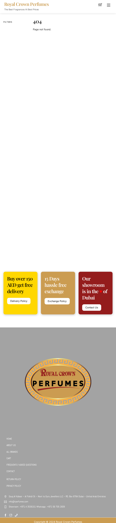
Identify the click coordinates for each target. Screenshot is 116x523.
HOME (9, 438)
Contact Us (91, 307)
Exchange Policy (57, 301)
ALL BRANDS (12, 451)
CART (8, 458)
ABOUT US (11, 445)
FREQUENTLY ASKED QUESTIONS (21, 464)
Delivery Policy (18, 300)
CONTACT (10, 471)
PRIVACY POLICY (13, 485)
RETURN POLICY (13, 479)
